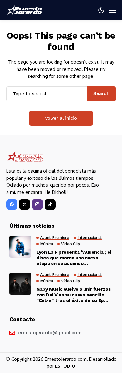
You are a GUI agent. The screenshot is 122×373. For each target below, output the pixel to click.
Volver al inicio (61, 117)
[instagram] (37, 204)
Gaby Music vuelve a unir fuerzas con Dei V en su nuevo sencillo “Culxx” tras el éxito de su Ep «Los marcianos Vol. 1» (73, 294)
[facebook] (11, 204)
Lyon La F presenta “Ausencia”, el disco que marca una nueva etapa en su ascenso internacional (73, 257)
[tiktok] (50, 204)
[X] (24, 204)
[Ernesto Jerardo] (25, 10)
